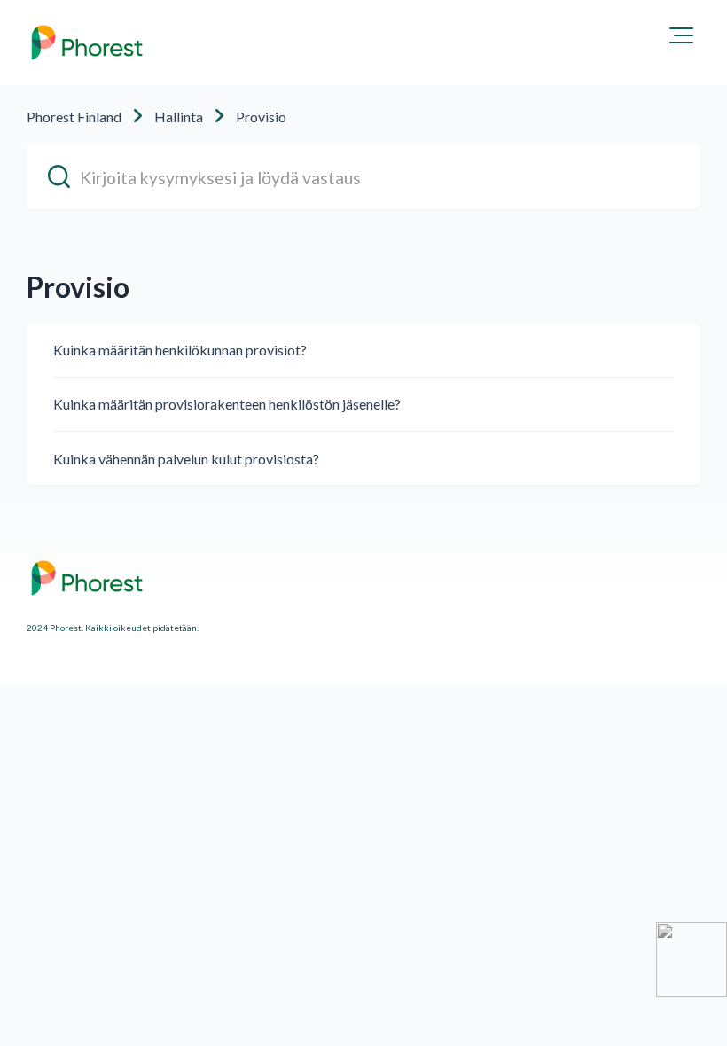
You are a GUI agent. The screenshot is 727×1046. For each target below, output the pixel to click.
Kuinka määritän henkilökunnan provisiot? (180, 349)
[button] (681, 35)
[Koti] (87, 42)
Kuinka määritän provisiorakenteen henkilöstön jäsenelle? (227, 403)
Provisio (261, 116)
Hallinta (178, 116)
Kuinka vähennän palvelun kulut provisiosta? (186, 458)
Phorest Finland (74, 116)
